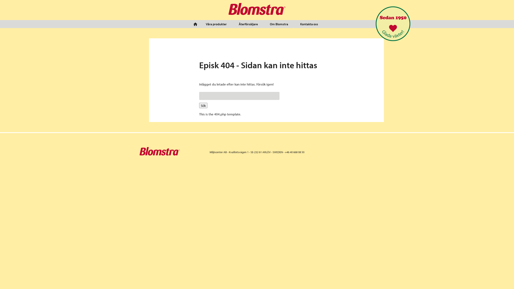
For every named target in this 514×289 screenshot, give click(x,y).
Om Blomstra (279, 24)
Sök (203, 105)
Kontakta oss (309, 24)
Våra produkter (216, 24)
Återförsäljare (248, 24)
